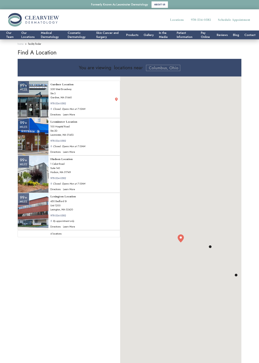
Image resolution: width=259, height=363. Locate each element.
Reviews (222, 35)
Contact (249, 35)
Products (132, 35)
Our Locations (28, 35)
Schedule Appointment (234, 20)
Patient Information (184, 35)
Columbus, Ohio (163, 68)
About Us (159, 4)
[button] (180, 238)
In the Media (163, 35)
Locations (177, 20)
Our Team (10, 35)
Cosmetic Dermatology (76, 35)
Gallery (149, 35)
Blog (236, 35)
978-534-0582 (201, 20)
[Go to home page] (44, 19)
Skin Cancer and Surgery (107, 35)
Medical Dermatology (50, 35)
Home (20, 44)
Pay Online (205, 35)
